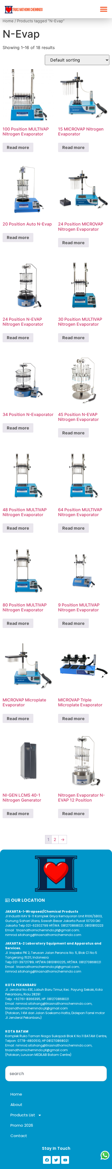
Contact (18, 1135)
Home (8, 21)
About (16, 1104)
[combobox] (56, 1073)
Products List (22, 1115)
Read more (18, 147)
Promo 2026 (21, 1125)
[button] (103, 9)
